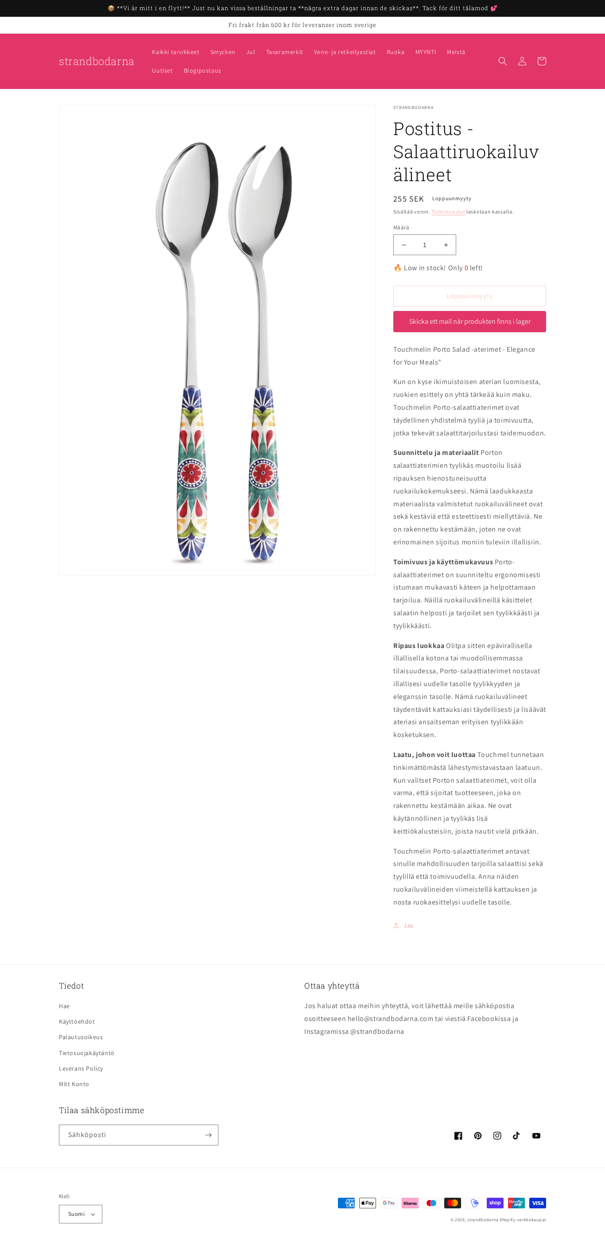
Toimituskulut (448, 211)
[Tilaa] (208, 1135)
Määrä (401, 227)
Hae (64, 1006)
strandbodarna (482, 1220)
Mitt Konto (74, 1084)
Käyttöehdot (77, 1021)
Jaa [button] (408, 925)
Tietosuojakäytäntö (87, 1053)
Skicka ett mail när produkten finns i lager (470, 321)
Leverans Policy (81, 1068)
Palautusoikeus (81, 1037)
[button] (502, 61)
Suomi (76, 1214)
